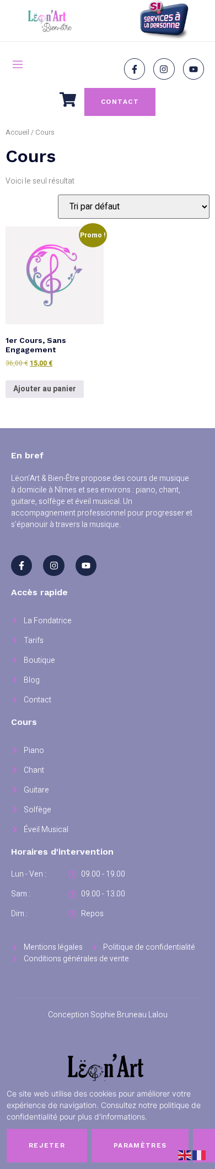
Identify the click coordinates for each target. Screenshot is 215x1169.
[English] (185, 1155)
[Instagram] (163, 68)
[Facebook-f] (134, 68)
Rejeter (47, 1145)
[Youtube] (193, 68)
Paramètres (140, 1145)
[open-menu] (17, 66)
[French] (199, 1155)
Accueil (17, 132)
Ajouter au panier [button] (44, 389)
